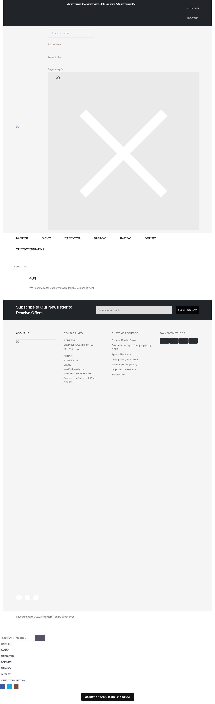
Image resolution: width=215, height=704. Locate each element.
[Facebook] (19, 597)
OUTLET (150, 238)
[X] (27, 597)
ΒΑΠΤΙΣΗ (22, 238)
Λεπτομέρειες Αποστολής (125, 359)
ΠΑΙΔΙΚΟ (125, 238)
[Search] (88, 33)
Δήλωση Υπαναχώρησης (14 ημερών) (107, 696)
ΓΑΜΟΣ (46, 238)
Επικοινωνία (118, 374)
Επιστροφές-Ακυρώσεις (124, 364)
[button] (2, 632)
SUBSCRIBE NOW (187, 310)
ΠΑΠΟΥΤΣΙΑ (72, 238)
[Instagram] (36, 597)
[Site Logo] (27, 129)
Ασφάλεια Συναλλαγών (124, 369)
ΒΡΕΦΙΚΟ (100, 238)
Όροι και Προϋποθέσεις (124, 340)
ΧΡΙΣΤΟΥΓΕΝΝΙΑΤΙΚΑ (30, 249)
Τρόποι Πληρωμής (122, 354)
